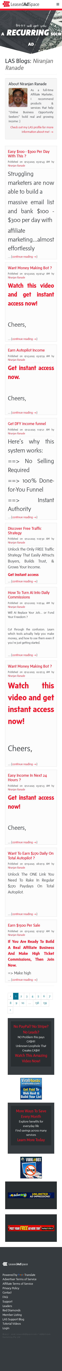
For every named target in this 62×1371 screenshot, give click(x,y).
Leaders (7, 1306)
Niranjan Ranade (16, 165)
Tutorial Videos (12, 1323)
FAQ (5, 1297)
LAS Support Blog (13, 1319)
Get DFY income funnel (27, 423)
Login (6, 1328)
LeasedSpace (24, 4)
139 (45, 1003)
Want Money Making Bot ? (30, 267)
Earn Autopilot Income (26, 350)
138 (37, 1003)
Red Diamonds (11, 1310)
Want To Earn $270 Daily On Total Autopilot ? (31, 855)
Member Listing (12, 1315)
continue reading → (24, 256)
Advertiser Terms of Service (20, 1279)
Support (7, 1301)
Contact (7, 1292)
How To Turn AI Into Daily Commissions (29, 594)
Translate (29, 1275)
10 (23, 1003)
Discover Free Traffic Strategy (25, 530)
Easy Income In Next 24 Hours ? (27, 777)
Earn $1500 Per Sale (24, 925)
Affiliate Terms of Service (18, 1283)
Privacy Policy (11, 1288)
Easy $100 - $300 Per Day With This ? (29, 153)
